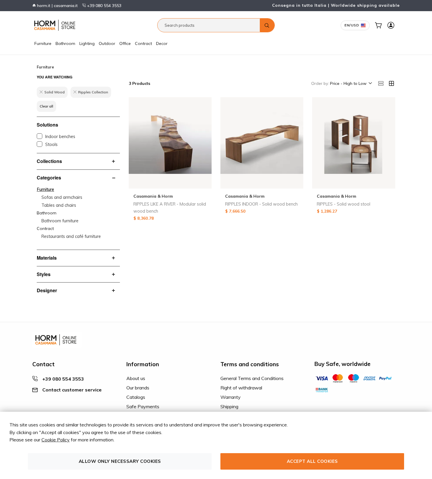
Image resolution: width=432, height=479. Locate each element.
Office (125, 43)
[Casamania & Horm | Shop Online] (55, 25)
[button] (350, 83)
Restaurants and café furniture (71, 236)
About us (135, 378)
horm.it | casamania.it (57, 5)
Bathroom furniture (59, 220)
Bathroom (65, 43)
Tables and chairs (58, 205)
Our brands (137, 387)
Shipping (229, 406)
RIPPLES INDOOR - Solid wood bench (261, 204)
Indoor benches (60, 136)
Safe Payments (142, 406)
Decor (162, 43)
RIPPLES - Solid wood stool (343, 204)
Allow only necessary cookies (120, 461)
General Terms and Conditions (252, 378)
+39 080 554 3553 (103, 5)
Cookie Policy (55, 440)
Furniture (42, 43)
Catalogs (135, 397)
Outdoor (107, 43)
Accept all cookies (312, 461)
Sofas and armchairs (61, 197)
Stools (51, 144)
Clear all (46, 106)
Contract (143, 43)
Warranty (230, 397)
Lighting (87, 43)
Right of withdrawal (241, 387)
